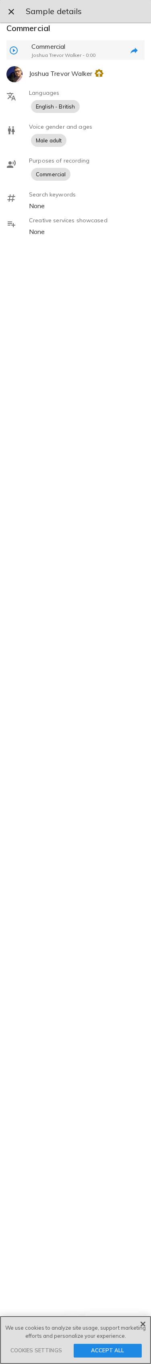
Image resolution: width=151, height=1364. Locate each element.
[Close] (143, 1324)
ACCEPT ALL (107, 1350)
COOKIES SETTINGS (36, 1350)
